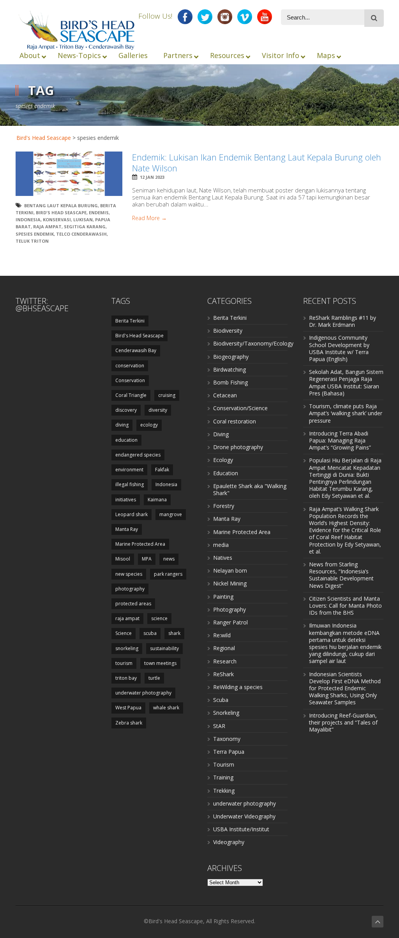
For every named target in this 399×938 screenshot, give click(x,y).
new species (128, 574)
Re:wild (222, 635)
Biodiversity (227, 330)
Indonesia (28, 219)
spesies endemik (35, 234)
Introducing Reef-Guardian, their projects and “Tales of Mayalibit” (343, 722)
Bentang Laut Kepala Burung (61, 205)
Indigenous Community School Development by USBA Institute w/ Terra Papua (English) (339, 348)
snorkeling (126, 648)
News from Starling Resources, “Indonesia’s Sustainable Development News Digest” (341, 575)
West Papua (128, 707)
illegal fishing (129, 484)
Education (225, 473)
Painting (223, 596)
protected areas (133, 603)
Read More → (149, 218)
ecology (149, 424)
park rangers (168, 574)
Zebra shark (128, 722)
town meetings (160, 663)
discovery (126, 410)
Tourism (223, 764)
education (126, 440)
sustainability (164, 648)
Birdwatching (229, 369)
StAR (219, 726)
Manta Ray (126, 529)
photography (130, 588)
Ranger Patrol (230, 622)
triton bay (126, 678)
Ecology (223, 460)
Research (225, 661)
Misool (122, 558)
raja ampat (47, 226)
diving (122, 424)
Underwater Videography (244, 816)
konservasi (57, 219)
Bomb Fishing (230, 382)
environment (129, 469)
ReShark (223, 674)
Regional (224, 648)
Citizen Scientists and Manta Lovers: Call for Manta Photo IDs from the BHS (345, 605)
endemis (99, 212)
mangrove (170, 514)
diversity (157, 410)
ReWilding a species (238, 687)
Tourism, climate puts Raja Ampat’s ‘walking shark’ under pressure (345, 413)
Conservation (130, 380)
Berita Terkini (130, 320)
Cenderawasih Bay (135, 350)
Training (223, 777)
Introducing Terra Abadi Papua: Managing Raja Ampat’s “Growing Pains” (340, 440)
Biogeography (231, 356)
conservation (129, 365)
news (169, 558)
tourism (123, 663)
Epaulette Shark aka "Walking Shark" (249, 489)
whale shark (166, 707)
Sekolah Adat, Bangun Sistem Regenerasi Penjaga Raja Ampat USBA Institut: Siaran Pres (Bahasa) (346, 382)
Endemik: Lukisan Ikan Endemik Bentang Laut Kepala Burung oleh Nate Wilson (256, 162)
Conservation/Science (240, 408)
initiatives (125, 499)
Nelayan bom (230, 570)
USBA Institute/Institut (241, 829)
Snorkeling (226, 712)
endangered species (138, 454)
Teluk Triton (32, 241)
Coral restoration (234, 421)
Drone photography (238, 447)
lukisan (83, 219)
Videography (228, 842)
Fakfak (162, 469)
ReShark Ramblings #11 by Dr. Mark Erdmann (342, 321)
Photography (229, 609)
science (159, 618)
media (221, 544)
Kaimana (157, 499)
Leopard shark (131, 514)
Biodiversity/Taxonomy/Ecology (253, 343)
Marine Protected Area (140, 544)
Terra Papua (228, 751)
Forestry (223, 506)
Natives (222, 557)
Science (123, 633)
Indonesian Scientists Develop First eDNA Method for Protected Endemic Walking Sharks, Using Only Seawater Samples (345, 688)
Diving (221, 434)
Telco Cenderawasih (81, 234)
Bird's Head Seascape (43, 137)
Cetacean (225, 395)
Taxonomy (226, 738)
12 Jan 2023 (152, 177)
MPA (147, 558)
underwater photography (143, 692)
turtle (154, 678)
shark (174, 633)
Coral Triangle (131, 395)
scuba (150, 633)
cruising (166, 395)
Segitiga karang (85, 226)
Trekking (224, 790)
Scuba (220, 700)
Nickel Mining (230, 583)
